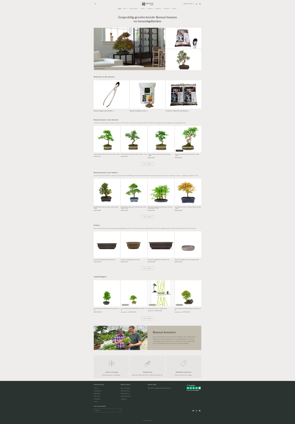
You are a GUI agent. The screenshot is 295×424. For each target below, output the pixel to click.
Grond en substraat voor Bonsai (177, 111)
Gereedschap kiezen (126, 396)
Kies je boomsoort (125, 390)
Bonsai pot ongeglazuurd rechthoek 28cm (104, 259)
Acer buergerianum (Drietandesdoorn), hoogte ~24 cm (134, 309)
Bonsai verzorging (125, 388)
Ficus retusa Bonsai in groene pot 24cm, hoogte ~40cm (187, 155)
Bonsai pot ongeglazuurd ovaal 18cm (130, 259)
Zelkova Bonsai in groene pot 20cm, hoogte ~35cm (134, 154)
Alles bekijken (147, 164)
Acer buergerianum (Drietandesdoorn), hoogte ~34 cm (106, 309)
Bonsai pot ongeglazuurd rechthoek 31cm (158, 259)
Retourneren (97, 396)
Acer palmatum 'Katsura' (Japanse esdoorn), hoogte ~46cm (188, 207)
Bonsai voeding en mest (138, 111)
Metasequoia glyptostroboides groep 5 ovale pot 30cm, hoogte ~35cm (160, 207)
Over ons (96, 388)
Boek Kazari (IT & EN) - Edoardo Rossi (157, 308)
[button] (95, 4)
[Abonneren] (119, 410)
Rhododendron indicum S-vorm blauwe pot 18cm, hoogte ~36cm (133, 207)
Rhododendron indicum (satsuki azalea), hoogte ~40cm (106, 207)
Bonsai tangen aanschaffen (103, 111)
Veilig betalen (97, 393)
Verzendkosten (97, 390)
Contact (96, 401)
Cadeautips (123, 399)
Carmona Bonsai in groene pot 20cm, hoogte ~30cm (159, 155)
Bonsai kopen (99, 69)
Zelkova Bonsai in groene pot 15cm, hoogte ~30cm (107, 154)
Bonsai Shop (149, 420)
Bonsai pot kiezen (125, 393)
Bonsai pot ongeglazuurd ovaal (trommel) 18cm (187, 259)
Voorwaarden (97, 399)
